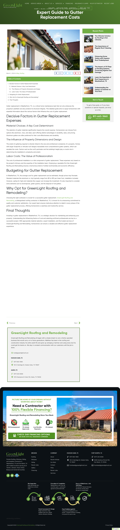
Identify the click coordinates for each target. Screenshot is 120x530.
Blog (18, 73)
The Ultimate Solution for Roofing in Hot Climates (103, 38)
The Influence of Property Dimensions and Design (26, 89)
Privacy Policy (109, 525)
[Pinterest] (12, 475)
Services (59, 3)
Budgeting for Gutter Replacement (19, 94)
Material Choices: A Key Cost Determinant (23, 86)
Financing (69, 3)
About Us (48, 3)
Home (27, 3)
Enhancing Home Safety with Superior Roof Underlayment (102, 58)
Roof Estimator (96, 3)
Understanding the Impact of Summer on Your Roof (103, 89)
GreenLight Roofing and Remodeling (25, 525)
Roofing (22, 73)
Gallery (51, 8)
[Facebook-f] (8, 475)
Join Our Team (61, 8)
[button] (58, 73)
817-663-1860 (85, 8)
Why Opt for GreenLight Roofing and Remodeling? (24, 97)
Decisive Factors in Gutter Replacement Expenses (23, 83)
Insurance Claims (81, 3)
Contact (72, 8)
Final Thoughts (14, 100)
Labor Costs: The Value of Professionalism (24, 91)
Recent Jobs (109, 3)
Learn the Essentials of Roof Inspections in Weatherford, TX (103, 79)
